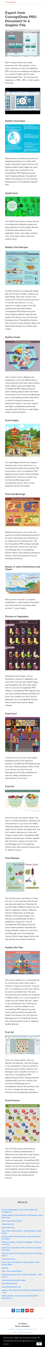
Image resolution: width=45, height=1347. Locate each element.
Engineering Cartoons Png (11, 1287)
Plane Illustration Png (9, 1283)
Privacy (30, 1329)
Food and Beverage (15, 494)
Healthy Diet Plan (14, 947)
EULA (25, 1329)
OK (39, 1344)
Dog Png (5, 1268)
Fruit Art (9, 1032)
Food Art (9, 786)
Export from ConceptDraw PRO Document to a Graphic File (20, 18)
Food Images (12, 420)
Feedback (19, 1329)
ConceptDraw (10, 2)
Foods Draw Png (8, 1224)
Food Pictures (12, 1100)
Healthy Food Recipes (16, 247)
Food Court (11, 713)
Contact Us (12, 1329)
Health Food (11, 193)
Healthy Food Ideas (15, 120)
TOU (35, 1329)
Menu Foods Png (8, 1227)
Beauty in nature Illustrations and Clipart (22, 568)
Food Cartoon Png (8, 1259)
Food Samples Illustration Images (14, 1280)
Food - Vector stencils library (12, 1221)
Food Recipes (12, 858)
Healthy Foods (12, 337)
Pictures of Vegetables (17, 616)
